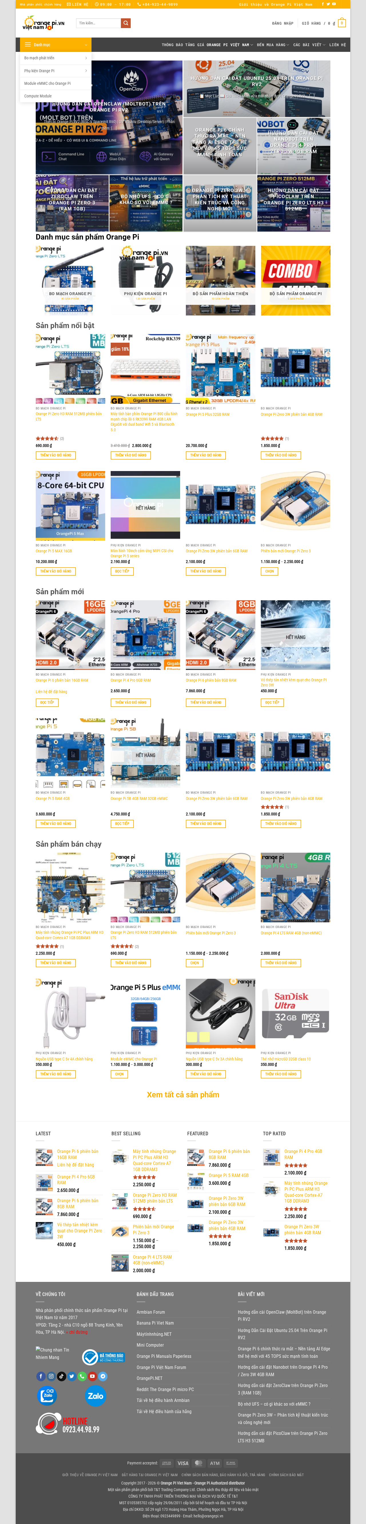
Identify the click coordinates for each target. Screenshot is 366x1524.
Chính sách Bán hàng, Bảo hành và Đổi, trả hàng (223, 1475)
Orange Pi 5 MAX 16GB (54, 551)
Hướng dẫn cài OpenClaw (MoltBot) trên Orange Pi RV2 (109, 107)
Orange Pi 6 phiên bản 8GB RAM (211, 680)
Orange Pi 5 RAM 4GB (53, 798)
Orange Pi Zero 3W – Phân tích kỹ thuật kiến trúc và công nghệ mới (220, 200)
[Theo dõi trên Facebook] (323, 4)
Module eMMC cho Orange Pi (47, 83)
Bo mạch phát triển (39, 58)
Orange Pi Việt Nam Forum (161, 1367)
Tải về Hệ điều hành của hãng (164, 1411)
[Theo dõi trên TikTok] (61, 1376)
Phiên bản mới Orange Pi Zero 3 (286, 551)
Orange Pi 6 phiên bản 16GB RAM (62, 680)
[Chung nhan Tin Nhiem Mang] (57, 1353)
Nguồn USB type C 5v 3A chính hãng (214, 1059)
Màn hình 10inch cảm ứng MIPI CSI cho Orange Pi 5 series (142, 553)
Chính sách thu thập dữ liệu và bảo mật (227, 1489)
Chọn (269, 571)
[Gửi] (126, 23)
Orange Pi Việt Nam (228, 44)
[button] (282, 23)
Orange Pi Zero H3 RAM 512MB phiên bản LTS (69, 416)
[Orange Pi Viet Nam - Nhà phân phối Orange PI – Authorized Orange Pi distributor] (43, 23)
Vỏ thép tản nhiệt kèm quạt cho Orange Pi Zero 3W (294, 683)
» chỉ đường (76, 1332)
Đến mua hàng (271, 44)
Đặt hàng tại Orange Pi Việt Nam (150, 1475)
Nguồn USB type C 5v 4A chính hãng (64, 1059)
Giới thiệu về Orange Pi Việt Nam (275, 4)
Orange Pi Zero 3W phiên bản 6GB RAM (217, 551)
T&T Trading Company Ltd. (175, 1489)
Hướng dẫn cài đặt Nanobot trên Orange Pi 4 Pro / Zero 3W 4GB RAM (293, 143)
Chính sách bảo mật (286, 1475)
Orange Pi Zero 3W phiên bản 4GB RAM (292, 414)
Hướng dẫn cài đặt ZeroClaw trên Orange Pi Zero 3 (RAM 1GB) (72, 200)
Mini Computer (150, 1345)
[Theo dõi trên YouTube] (334, 4)
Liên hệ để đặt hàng (51, 691)
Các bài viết (307, 44)
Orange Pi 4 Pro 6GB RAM (131, 680)
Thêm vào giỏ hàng (55, 455)
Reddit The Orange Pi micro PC (165, 1389)
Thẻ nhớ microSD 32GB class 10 (286, 1059)
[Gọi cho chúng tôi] (82, 1376)
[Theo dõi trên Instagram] (51, 1376)
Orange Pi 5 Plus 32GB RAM (208, 414)
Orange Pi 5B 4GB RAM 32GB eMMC (139, 798)
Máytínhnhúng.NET (154, 1334)
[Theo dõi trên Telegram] (103, 1376)
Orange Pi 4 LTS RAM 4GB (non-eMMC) (291, 933)
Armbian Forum (151, 1312)
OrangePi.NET (149, 1378)
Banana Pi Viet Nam (155, 1323)
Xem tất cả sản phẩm (183, 1094)
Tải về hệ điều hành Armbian (163, 1400)
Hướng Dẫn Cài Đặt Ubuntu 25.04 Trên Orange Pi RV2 (257, 82)
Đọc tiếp (122, 571)
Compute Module (38, 96)
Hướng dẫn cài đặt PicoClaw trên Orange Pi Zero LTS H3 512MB (294, 200)
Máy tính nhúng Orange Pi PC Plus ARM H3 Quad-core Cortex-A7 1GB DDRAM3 (70, 935)
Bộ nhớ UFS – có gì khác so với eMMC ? (146, 200)
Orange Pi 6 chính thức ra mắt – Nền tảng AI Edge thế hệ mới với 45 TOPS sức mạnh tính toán (219, 143)
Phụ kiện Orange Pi (39, 70)
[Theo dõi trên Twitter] (328, 4)
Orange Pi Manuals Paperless (164, 1356)
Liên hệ (337, 44)
